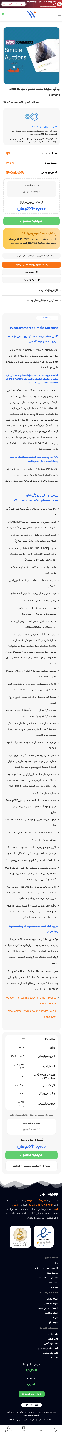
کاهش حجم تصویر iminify (46, 1268)
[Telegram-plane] (26, 1405)
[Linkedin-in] (36, 1405)
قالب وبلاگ (53, 1334)
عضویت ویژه (52, 1273)
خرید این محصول (31, 221)
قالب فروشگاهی (51, 1343)
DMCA (11, 1419)
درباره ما (54, 1287)
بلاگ (56, 1263)
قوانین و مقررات (35, 1419)
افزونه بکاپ (53, 1317)
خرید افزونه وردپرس (42, 255)
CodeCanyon (18, 1166)
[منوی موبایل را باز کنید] (59, 15)
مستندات (26, 457)
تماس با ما (53, 1282)
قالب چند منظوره (50, 1353)
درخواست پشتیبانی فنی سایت (15, 4)
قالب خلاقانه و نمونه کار (48, 1348)
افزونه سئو (53, 1322)
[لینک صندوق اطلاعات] (31, 238)
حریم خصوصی (22, 1419)
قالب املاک (53, 1358)
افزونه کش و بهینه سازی (48, 1308)
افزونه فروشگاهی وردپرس (25, 255)
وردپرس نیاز (55, 255)
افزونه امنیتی (52, 1299)
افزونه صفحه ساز (51, 1303)
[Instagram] (31, 1405)
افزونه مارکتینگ (51, 1313)
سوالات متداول (49, 1419)
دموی (47, 461)
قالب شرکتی (53, 1339)
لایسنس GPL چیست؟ (48, 1277)
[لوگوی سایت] (31, 14)
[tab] (47, 318)
